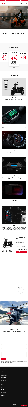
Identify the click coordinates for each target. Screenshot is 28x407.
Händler (2, 383)
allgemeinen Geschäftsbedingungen (22, 361)
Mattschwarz (23, 246)
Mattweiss (18, 246)
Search (2, 371)
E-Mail (15, 342)
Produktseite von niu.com (17, 333)
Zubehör (2, 381)
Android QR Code (3, 392)
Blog (2, 384)
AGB (2, 372)
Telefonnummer (3, 346)
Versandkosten (22, 242)
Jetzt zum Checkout (21, 251)
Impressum (2, 374)
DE (20, 3)
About (2, 387)
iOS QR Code (3, 393)
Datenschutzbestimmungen (6, 362)
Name (2, 342)
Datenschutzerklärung (4, 375)
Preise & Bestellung (4, 380)
